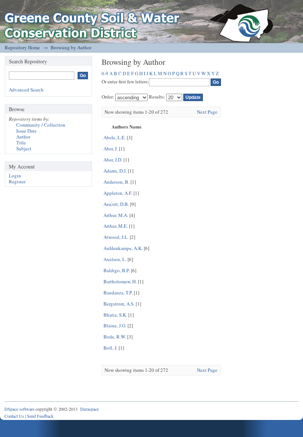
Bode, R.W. (114, 336)
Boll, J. (110, 347)
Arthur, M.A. (115, 215)
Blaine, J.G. (114, 325)
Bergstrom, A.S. (119, 303)
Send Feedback (40, 416)
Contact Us (14, 416)
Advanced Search (26, 89)
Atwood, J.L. (116, 237)
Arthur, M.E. (115, 226)
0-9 (105, 73)
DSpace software (19, 409)
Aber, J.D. (112, 159)
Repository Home (22, 47)
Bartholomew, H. (120, 281)
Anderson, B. (116, 182)
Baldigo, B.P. (116, 270)
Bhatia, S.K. (115, 314)
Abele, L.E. (114, 137)
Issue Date (26, 130)
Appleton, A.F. (117, 193)
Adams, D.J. (115, 170)
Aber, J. (110, 148)
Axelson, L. (114, 259)
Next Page (207, 112)
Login (15, 175)
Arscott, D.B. (116, 204)
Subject (23, 148)
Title (21, 142)
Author (23, 136)
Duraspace (89, 409)
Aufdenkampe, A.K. (123, 248)
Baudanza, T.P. (118, 292)
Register (17, 181)
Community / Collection (40, 124)
